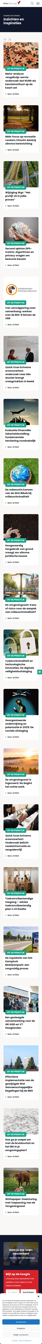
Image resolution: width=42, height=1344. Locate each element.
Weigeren (21, 1328)
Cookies (15, 1340)
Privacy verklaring (25, 1340)
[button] (38, 1296)
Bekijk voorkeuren (21, 1335)
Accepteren (21, 1322)
